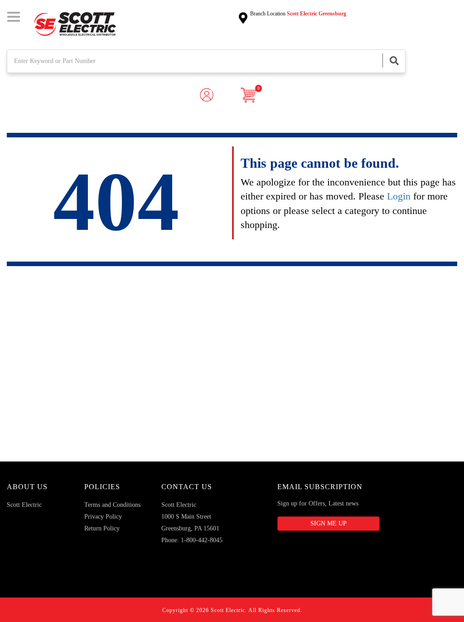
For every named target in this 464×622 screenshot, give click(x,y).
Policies (102, 487)
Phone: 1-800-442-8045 (191, 540)
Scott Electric (24, 504)
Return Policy (102, 528)
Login (399, 196)
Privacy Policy (103, 516)
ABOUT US (27, 487)
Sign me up (328, 523)
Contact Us (186, 487)
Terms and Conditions (112, 504)
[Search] (393, 60)
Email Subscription (319, 487)
